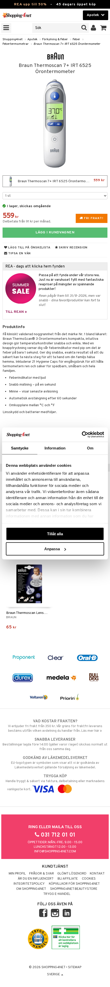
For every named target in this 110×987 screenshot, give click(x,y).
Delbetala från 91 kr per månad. (27, 221)
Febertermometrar (16, 44)
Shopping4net (13, 39)
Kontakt (97, 874)
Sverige (54, 974)
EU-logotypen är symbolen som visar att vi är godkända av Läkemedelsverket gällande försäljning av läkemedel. (55, 763)
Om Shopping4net (31, 889)
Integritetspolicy (29, 884)
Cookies (89, 879)
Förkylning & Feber (55, 39)
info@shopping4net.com (55, 852)
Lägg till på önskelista (29, 248)
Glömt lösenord (71, 874)
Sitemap (74, 967)
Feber (76, 39)
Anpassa (52, 549)
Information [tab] (55, 448)
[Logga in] (93, 28)
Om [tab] (90, 448)
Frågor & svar (41, 874)
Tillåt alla (55, 533)
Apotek (32, 39)
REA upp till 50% (30, 4)
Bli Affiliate (68, 879)
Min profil (17, 874)
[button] (103, 28)
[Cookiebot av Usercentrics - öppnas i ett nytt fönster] (81, 434)
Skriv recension (72, 248)
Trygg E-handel (56, 894)
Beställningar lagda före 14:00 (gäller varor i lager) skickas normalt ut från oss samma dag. (55, 744)
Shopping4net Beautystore (73, 889)
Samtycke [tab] (20, 448)
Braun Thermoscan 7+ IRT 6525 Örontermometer (67, 44)
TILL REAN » (16, 312)
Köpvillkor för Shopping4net (74, 884)
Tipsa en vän (19, 253)
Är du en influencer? (35, 879)
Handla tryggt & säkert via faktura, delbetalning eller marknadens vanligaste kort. (55, 783)
